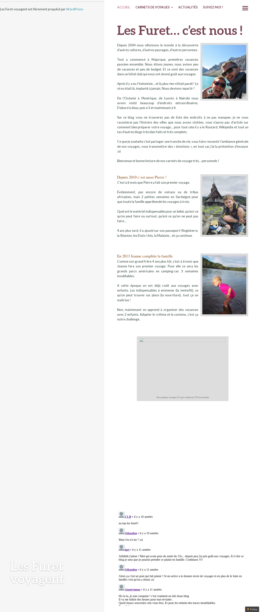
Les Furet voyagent (37, 572)
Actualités (188, 7)
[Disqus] (182, 459)
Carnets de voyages (152, 7)
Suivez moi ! (213, 7)
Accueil (123, 7)
